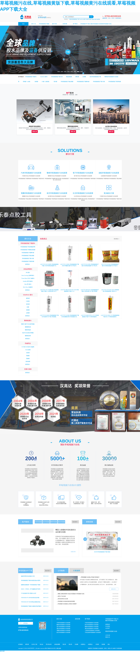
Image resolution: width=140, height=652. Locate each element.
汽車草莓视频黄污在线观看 (38, 522)
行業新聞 (76, 571)
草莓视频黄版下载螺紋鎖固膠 (27, 249)
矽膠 (28, 307)
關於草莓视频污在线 (96, 23)
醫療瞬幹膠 (28, 327)
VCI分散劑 (28, 349)
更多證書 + (118, 521)
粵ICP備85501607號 (50, 648)
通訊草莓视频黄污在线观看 (61, 522)
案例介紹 (34, 131)
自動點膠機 (57, 644)
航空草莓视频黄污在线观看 (46, 522)
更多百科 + (48, 570)
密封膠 (55, 81)
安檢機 (76, 644)
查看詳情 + (114, 589)
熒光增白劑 (49, 644)
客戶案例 (75, 23)
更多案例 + (75, 521)
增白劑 (64, 644)
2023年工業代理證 (102, 551)
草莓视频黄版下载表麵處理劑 (27, 246)
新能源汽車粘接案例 (35, 126)
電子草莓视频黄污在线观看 (63, 626)
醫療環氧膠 (28, 329)
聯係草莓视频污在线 (106, 23)
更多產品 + (116, 238)
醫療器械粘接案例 (73, 126)
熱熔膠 (36, 81)
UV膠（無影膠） (46, 81)
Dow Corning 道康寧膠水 (28, 275)
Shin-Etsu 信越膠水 (28, 287)
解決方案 (54, 23)
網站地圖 (58, 648)
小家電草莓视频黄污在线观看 (92, 630)
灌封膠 (28, 304)
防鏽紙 (28, 355)
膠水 (109, 644)
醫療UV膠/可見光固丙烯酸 (28, 324)
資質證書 (65, 23)
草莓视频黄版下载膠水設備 (44, 25)
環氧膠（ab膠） (27, 81)
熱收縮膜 (28, 361)
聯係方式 (107, 637)
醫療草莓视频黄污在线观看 (53, 522)
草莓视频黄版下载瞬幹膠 (83, 81)
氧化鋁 (41, 644)
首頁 (23, 23)
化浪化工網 (34, 644)
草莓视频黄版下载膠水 (31, 76)
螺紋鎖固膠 (69, 76)
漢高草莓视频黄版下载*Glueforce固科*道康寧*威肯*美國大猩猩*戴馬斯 (84, 19)
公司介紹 (107, 635)
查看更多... (28, 264)
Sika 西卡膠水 (27, 284)
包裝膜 (28, 352)
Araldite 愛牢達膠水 (28, 281)
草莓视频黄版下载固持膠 (28, 261)
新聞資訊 (107, 624)
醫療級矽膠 (28, 335)
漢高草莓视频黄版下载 (95, 76)
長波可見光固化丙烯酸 (28, 332)
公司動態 (61, 571)
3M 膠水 (28, 272)
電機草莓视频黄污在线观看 (63, 630)
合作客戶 (107, 628)
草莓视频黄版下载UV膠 (99, 81)
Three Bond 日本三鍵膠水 (28, 278)
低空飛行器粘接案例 (111, 126)
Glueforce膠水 (44, 76)
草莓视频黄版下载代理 (57, 76)
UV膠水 (28, 301)
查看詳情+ (73, 551)
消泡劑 (97, 644)
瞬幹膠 (77, 76)
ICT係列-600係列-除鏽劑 (28, 346)
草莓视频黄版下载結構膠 (67, 81)
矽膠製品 (83, 644)
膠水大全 (33, 23)
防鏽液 (28, 358)
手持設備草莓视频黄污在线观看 (93, 632)
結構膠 (84, 76)
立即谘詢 (25, 623)
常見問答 (107, 626)
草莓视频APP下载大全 (85, 25)
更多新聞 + (116, 570)
